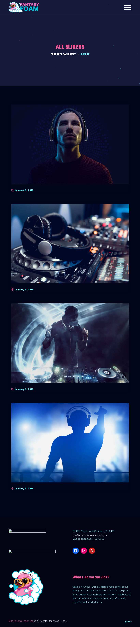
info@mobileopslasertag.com (90, 535)
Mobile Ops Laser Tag (21, 620)
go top (128, 621)
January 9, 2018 (23, 190)
